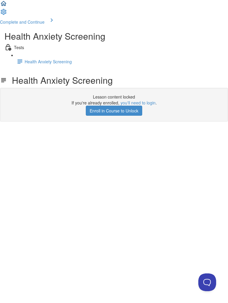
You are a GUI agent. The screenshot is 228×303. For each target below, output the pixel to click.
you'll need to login (138, 103)
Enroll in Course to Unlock (114, 111)
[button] (3, 5)
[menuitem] (3, 14)
